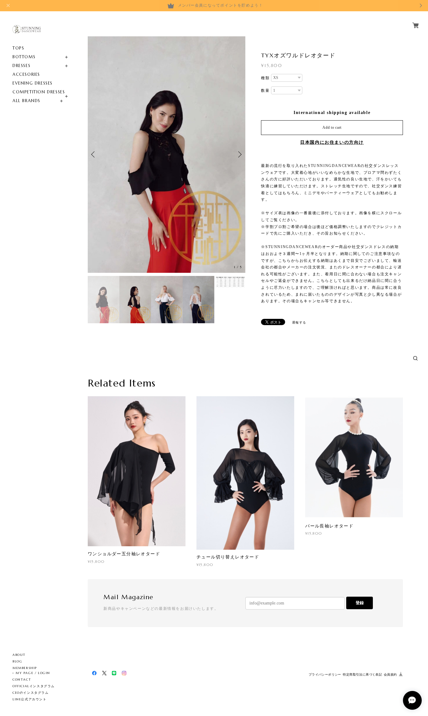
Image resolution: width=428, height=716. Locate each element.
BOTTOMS (24, 57)
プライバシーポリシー (325, 674)
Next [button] (239, 154)
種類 (265, 78)
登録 (360, 602)
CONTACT (22, 679)
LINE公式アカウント (30, 699)
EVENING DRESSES (33, 83)
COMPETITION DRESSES (39, 92)
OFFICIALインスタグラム (34, 686)
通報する (299, 322)
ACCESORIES (26, 74)
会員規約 (390, 674)
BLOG (17, 661)
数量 (265, 90)
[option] (166, 154)
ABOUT (19, 655)
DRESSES (21, 66)
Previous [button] (94, 154)
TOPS (18, 48)
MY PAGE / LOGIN (33, 673)
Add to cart (332, 127)
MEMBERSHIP (25, 668)
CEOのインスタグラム (31, 693)
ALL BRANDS (26, 101)
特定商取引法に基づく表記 (362, 674)
